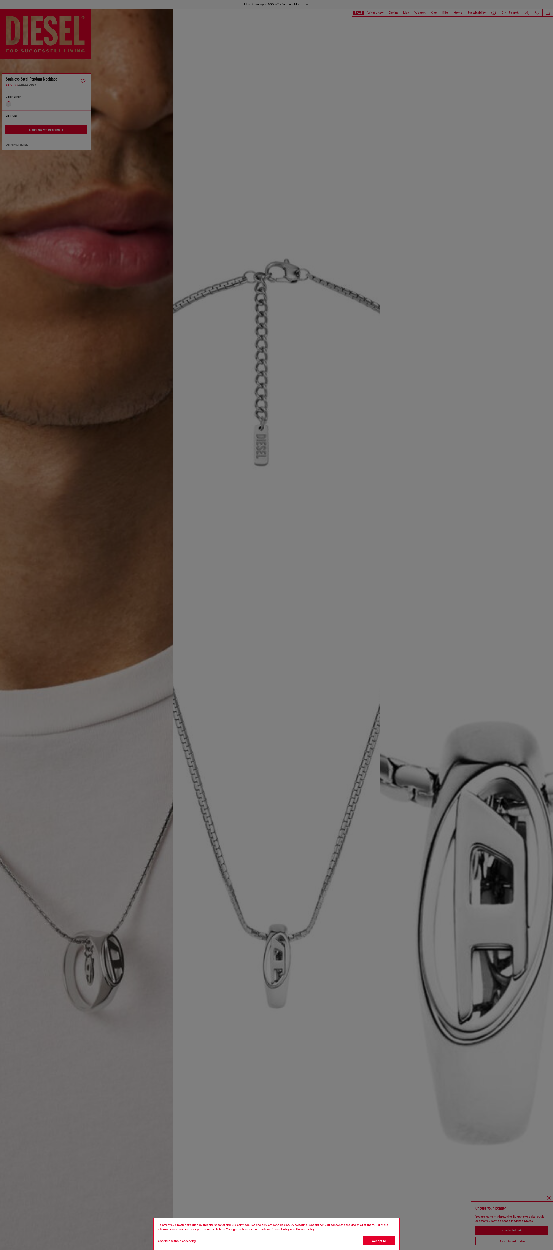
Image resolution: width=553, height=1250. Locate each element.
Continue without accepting (177, 1241)
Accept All (379, 1241)
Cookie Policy (305, 1229)
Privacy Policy (280, 1229)
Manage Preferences (240, 1229)
